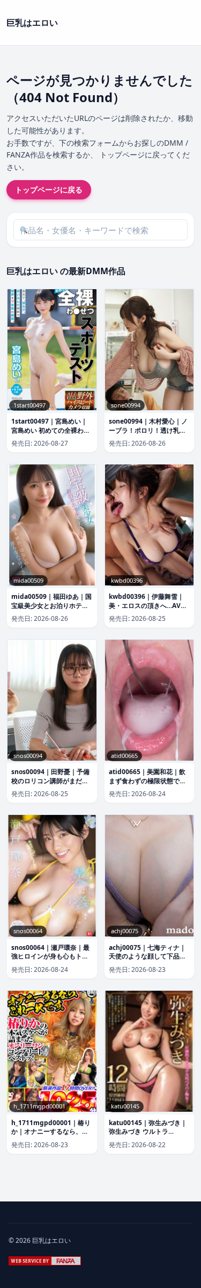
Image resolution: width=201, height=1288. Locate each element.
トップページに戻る (49, 189)
